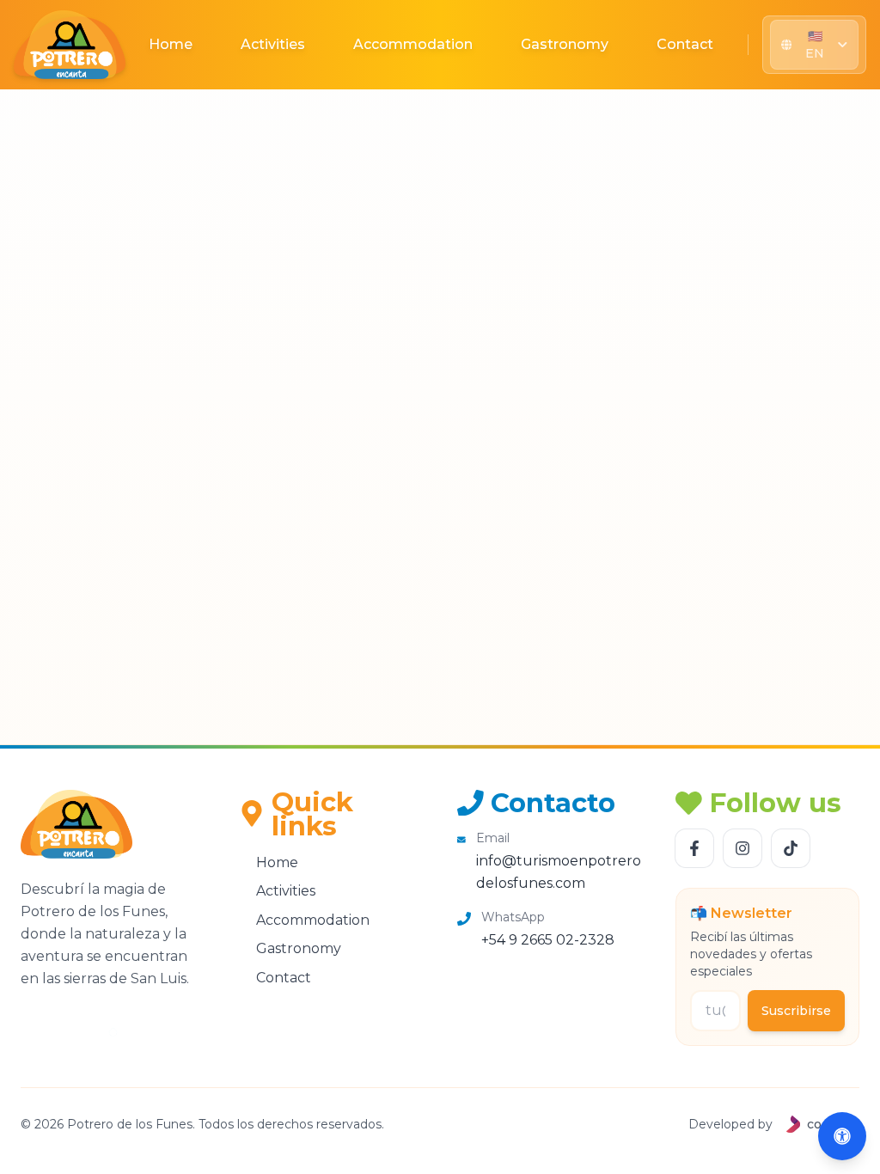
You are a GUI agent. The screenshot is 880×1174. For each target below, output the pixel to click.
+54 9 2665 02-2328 (547, 940)
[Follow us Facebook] (694, 848)
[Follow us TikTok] (791, 848)
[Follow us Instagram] (742, 848)
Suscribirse (796, 1010)
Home (170, 44)
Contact (685, 44)
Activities (273, 44)
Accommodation (413, 44)
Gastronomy (564, 44)
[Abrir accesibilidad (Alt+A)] (842, 1136)
